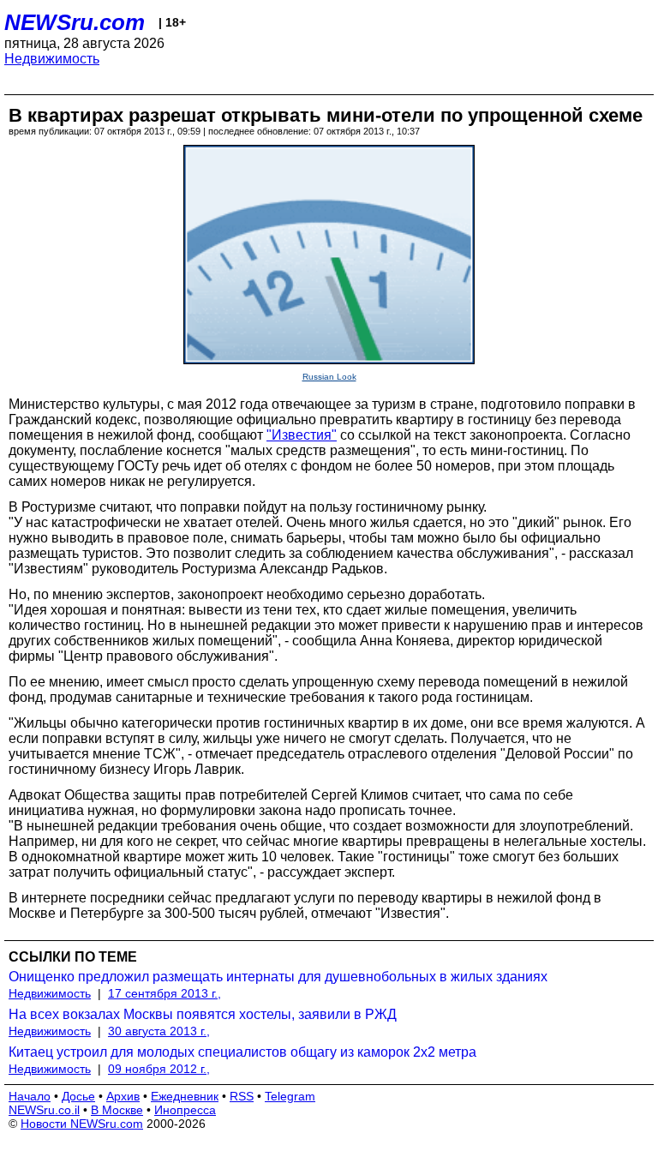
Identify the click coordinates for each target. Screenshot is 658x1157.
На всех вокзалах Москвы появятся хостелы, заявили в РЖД (203, 1014)
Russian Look (329, 376)
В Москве (117, 1110)
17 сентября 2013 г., (164, 993)
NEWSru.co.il (44, 1110)
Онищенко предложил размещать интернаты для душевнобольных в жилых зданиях (278, 976)
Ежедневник (184, 1096)
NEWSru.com (74, 22)
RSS (242, 1096)
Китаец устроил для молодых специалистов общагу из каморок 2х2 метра (242, 1052)
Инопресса (185, 1110)
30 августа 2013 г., (159, 1031)
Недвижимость (51, 58)
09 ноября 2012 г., (159, 1069)
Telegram (290, 1096)
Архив (123, 1096)
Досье (78, 1096)
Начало (30, 1096)
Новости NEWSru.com (82, 1123)
